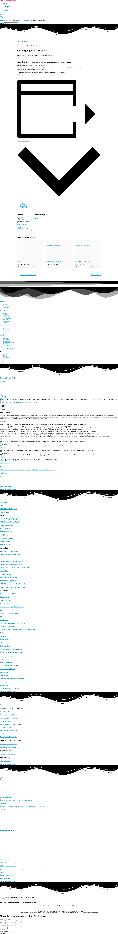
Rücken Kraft (4, 603)
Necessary (4, 421)
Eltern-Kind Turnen (96, 275)
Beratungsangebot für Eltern (9, 577)
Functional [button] (2, 438)
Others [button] (1, 456)
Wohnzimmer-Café (6, 662)
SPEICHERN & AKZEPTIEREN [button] (9, 461)
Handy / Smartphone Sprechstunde (11, 652)
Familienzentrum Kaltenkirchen (8, 744)
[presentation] (30, 249)
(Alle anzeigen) (52, 55)
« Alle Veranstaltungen (22, 41)
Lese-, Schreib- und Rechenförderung (12, 678)
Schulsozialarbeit (5, 574)
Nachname (3, 929)
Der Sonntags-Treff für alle (9, 665)
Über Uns (5, 10)
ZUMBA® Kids (5, 528)
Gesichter (3, 809)
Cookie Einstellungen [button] (5, 402)
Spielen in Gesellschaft (7, 669)
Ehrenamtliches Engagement (9, 688)
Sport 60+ (3, 636)
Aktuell (5, 3)
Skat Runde (4, 672)
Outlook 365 (23, 206)
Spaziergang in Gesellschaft (22, 20)
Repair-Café (4, 675)
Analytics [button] (2, 447)
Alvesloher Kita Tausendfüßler (8, 737)
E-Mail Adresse (4, 931)
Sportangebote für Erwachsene (21, 225)
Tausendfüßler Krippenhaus (7, 711)
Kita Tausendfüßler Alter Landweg (9, 730)
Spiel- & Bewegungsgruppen (9, 519)
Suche (1, 23)
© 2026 (3, 382)
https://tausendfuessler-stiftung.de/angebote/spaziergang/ (25, 229)
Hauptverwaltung (5, 761)
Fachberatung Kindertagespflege (11, 564)
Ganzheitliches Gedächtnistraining (11, 649)
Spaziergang (4, 620)
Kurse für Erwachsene (23, 222)
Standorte (5, 9)
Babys (2, 505)
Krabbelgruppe (5, 512)
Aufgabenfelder (5, 860)
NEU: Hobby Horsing (7, 545)
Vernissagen (4, 682)
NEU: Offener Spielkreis (8, 581)
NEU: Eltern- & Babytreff (8, 509)
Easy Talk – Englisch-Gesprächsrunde (12, 623)
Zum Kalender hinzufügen (23, 141)
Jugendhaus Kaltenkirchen (9, 551)
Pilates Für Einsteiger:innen (83, 261)
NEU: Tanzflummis (6, 525)
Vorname (2, 928)
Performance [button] (3, 443)
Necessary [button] (2, 420)
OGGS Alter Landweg (6, 727)
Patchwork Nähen (6, 597)
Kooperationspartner (7, 830)
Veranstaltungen (10, 20)
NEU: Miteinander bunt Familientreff (12, 584)
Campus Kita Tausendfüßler (7, 715)
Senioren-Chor (5, 646)
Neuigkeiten (9, 5)
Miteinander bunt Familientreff (28, 275)
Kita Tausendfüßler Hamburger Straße (10, 724)
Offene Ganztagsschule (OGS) (10, 554)
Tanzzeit (2, 616)
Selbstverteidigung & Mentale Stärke (12, 607)
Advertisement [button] (3, 452)
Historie (2, 872)
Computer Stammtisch (7, 626)
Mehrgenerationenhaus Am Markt (9, 747)
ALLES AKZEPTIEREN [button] (31, 402)
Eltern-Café (4, 571)
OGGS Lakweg (4, 733)
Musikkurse (4, 535)
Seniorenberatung (6, 656)
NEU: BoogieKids (6, 532)
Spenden (3, 803)
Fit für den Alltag (5, 600)
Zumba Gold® (5, 639)
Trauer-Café (4, 685)
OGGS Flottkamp (5, 721)
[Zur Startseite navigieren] (8, 0)
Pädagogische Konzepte (8, 866)
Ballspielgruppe (5, 541)
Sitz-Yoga (3, 643)
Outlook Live (23, 207)
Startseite (2, 20)
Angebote (5, 7)
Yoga (18, 261)
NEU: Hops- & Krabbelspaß (9, 522)
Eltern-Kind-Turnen (6, 538)
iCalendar (22, 204)
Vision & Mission (5, 797)
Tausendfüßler (9, 378)
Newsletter (9, 6)
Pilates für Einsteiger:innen (9, 613)
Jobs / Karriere (5, 878)
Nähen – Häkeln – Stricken (9, 594)
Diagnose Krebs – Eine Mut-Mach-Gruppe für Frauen (18, 629)
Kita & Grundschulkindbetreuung (11, 561)
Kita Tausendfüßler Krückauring (9, 718)
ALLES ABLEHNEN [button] (18, 402)
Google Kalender (24, 203)
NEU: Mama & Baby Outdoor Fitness (12, 587)
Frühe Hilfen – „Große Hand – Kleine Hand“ (15, 567)
